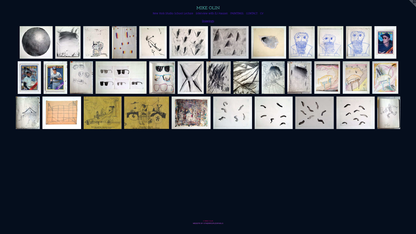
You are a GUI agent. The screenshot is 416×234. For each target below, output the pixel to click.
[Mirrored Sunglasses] (81, 77)
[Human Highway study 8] (385, 77)
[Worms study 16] (355, 113)
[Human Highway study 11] (327, 77)
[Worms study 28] (274, 113)
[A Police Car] (146, 113)
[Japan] (28, 113)
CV (261, 13)
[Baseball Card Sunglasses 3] (55, 77)
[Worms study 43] (232, 113)
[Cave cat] (96, 42)
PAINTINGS (237, 13)
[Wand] (273, 77)
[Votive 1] (302, 42)
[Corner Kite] (246, 77)
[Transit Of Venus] (61, 113)
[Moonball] (36, 42)
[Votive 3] (359, 42)
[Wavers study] (299, 77)
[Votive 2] (330, 42)
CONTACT (252, 13)
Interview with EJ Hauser (212, 13)
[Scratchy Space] (218, 77)
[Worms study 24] (314, 113)
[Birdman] (153, 42)
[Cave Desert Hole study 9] (268, 42)
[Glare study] (124, 42)
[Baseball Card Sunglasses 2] (29, 77)
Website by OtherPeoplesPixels (208, 223)
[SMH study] (191, 77)
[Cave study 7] (188, 42)
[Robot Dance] (388, 113)
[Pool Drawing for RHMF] (68, 42)
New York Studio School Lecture (173, 13)
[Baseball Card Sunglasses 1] (385, 42)
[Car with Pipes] (103, 113)
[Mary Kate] (162, 77)
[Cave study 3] (230, 42)
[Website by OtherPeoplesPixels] (409, 6)
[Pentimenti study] (191, 113)
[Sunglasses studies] (121, 77)
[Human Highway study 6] (356, 77)
